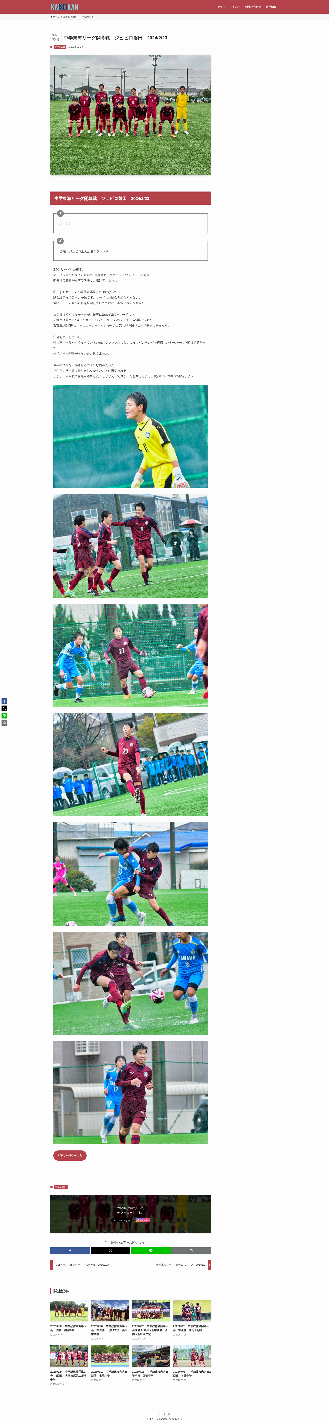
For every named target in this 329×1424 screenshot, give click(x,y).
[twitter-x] (164, 1414)
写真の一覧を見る (70, 1155)
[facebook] (160, 1414)
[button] (70, 1250)
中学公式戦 (60, 47)
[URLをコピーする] (191, 1250)
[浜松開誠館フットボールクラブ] (64, 7)
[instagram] (169, 1414)
